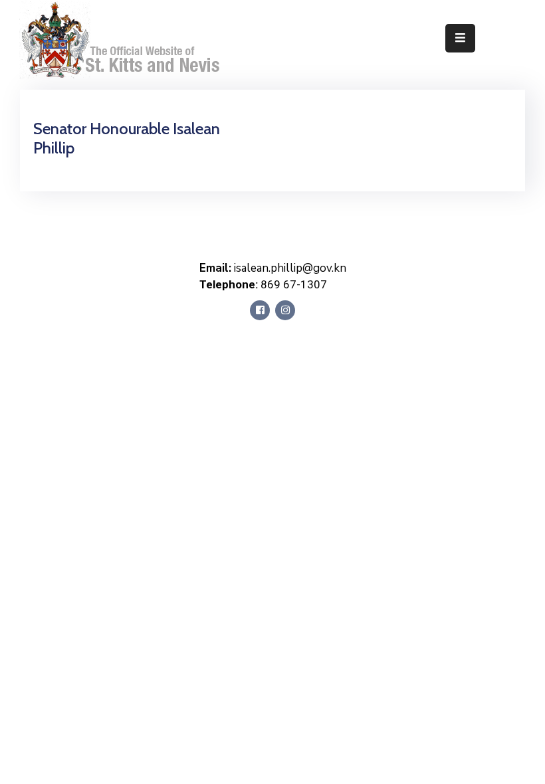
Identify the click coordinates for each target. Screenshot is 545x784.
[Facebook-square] (260, 310)
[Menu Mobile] (460, 38)
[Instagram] (285, 310)
